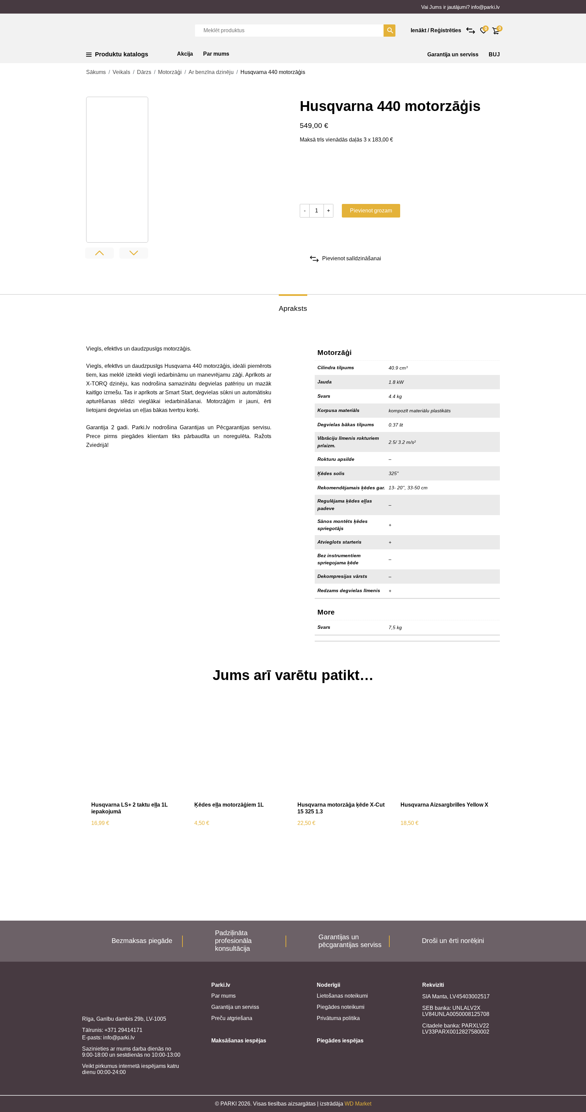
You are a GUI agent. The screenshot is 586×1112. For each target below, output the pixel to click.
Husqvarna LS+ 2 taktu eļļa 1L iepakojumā (129, 808)
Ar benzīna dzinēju (211, 72)
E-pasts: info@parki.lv (108, 1037)
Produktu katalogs (121, 54)
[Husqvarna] (325, 175)
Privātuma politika (338, 1018)
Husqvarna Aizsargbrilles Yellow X (444, 805)
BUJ (494, 54)
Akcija (185, 54)
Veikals (121, 72)
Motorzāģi (170, 72)
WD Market (358, 1104)
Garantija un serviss (452, 54)
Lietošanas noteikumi (342, 996)
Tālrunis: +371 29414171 (112, 1030)
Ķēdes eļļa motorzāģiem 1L (229, 805)
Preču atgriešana (231, 1018)
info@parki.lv (485, 7)
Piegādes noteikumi (341, 1007)
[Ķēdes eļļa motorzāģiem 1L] (241, 748)
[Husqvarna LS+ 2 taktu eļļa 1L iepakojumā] (138, 748)
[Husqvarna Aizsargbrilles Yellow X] (447, 748)
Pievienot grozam (371, 210)
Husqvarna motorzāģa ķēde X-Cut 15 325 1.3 (341, 808)
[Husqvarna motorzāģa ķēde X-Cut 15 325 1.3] (344, 748)
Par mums (216, 54)
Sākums (96, 72)
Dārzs (144, 72)
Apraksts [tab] (293, 308)
